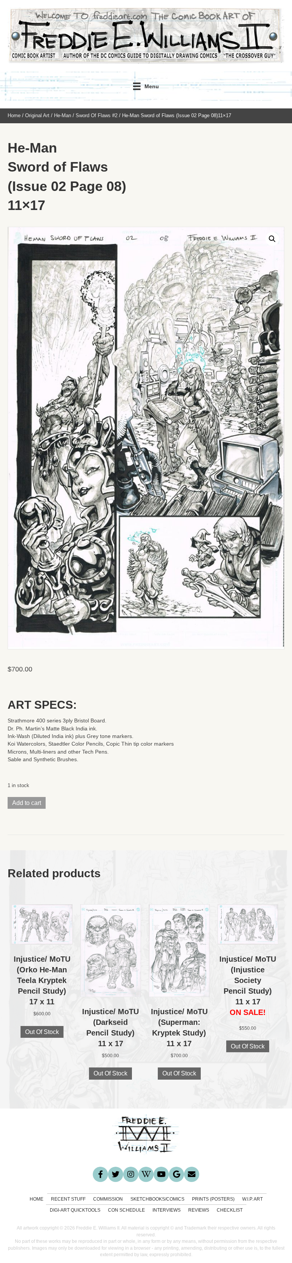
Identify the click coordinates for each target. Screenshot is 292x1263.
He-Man (62, 115)
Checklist (230, 1210)
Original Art (37, 115)
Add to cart (26, 803)
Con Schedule (126, 1210)
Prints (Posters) (213, 1199)
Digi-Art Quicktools (75, 1210)
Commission (108, 1199)
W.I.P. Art (252, 1199)
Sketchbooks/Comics (157, 1199)
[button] (272, 239)
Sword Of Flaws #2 (96, 115)
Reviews (198, 1210)
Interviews (166, 1210)
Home (14, 115)
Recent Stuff (68, 1199)
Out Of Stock (42, 1032)
